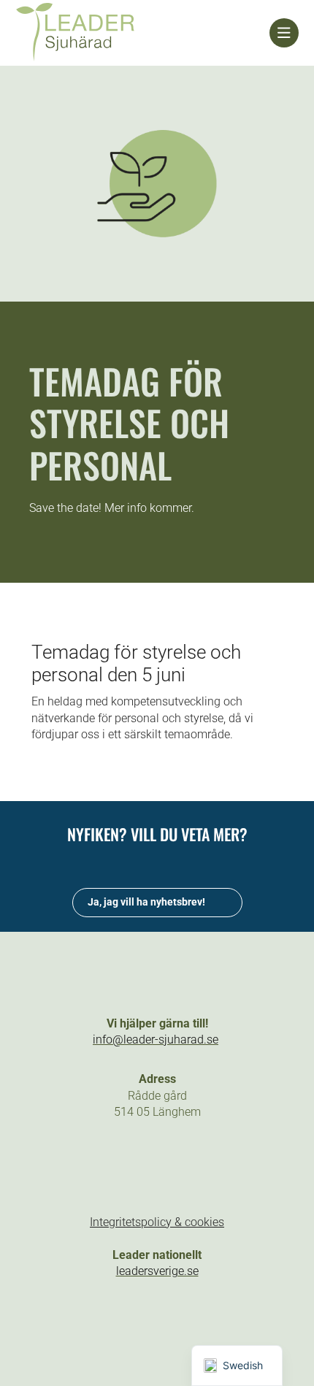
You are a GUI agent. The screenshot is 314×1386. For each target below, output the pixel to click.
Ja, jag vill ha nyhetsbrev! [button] (146, 902)
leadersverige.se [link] (157, 1271)
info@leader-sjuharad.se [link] (155, 1039)
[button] (107, 1165)
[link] (142, 33)
